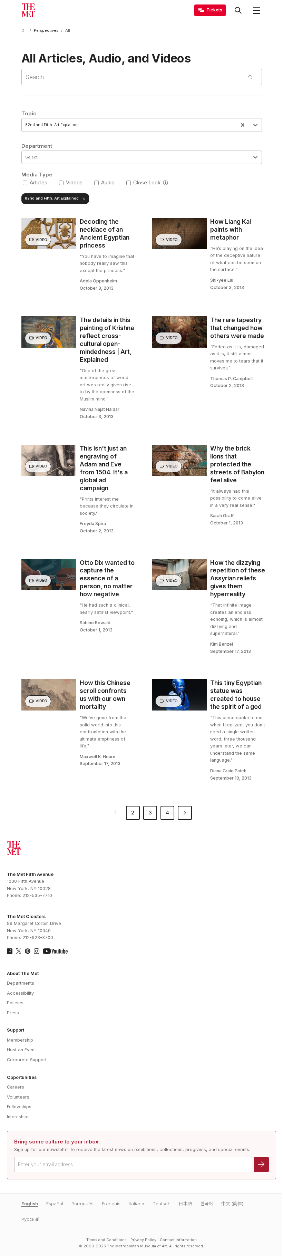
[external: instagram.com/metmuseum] (36, 951)
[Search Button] (238, 10)
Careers (15, 1087)
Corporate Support (27, 1059)
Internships (18, 1116)
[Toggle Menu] (256, 10)
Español (54, 1203)
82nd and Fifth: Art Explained (52, 198)
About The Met (23, 973)
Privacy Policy (143, 1240)
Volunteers (18, 1097)
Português (82, 1203)
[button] (165, 182)
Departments (20, 983)
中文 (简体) (232, 1203)
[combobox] (26, 124)
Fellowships (19, 1106)
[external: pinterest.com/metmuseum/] (27, 951)
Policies (15, 1002)
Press (13, 1012)
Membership (20, 1040)
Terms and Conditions (106, 1240)
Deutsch (161, 1203)
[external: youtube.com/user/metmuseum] (55, 951)
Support (15, 1030)
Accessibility (20, 993)
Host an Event (21, 1049)
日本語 (185, 1203)
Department (36, 146)
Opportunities (22, 1077)
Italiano (136, 1203)
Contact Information (178, 1240)
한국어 (207, 1203)
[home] (24, 30)
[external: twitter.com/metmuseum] (18, 951)
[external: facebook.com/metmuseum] (9, 951)
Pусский (30, 1219)
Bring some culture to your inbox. (57, 1142)
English (29, 1203)
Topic (28, 113)
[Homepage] (28, 10)
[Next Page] (185, 813)
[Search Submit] (250, 77)
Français (111, 1203)
